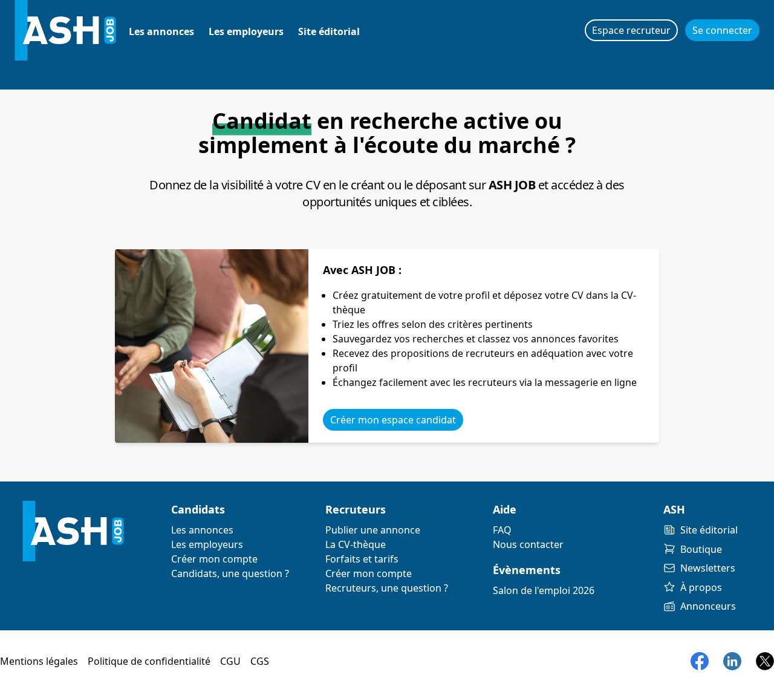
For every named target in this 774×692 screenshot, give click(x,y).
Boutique (701, 549)
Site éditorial (329, 31)
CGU (230, 661)
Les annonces (161, 31)
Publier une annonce (372, 530)
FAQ (502, 530)
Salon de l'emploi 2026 (543, 590)
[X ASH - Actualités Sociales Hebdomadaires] (765, 661)
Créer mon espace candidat (393, 419)
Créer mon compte (214, 559)
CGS (259, 661)
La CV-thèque (355, 544)
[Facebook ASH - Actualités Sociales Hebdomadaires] (700, 661)
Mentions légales (39, 661)
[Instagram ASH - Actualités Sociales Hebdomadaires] (732, 661)
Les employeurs (246, 31)
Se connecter (722, 30)
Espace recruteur (631, 30)
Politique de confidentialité (149, 661)
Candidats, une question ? (230, 573)
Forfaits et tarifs (361, 559)
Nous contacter (528, 544)
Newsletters (707, 568)
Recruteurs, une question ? (386, 588)
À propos (701, 587)
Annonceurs (708, 606)
